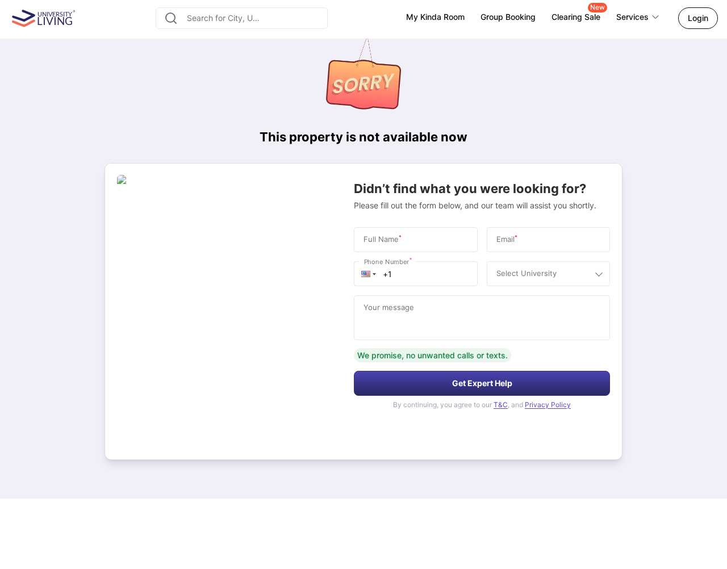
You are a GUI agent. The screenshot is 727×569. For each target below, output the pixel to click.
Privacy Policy (548, 404)
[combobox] (241, 18)
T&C (501, 404)
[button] (368, 274)
